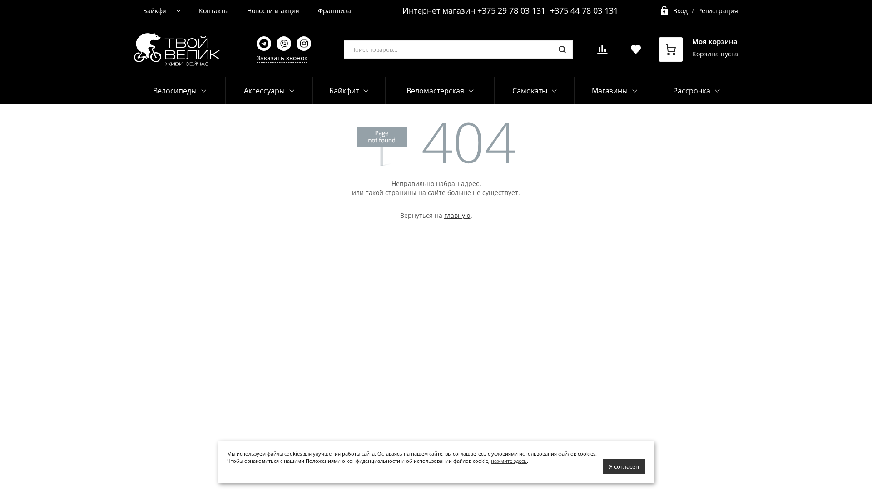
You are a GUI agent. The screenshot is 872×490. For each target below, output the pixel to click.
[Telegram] (264, 43)
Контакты (214, 10)
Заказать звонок (282, 58)
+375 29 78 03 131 (511, 10)
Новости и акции (273, 10)
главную (457, 215)
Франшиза (334, 10)
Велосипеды (175, 91)
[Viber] (284, 43)
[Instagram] (304, 43)
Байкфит (157, 10)
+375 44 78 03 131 (584, 10)
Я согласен (624, 466)
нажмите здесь (509, 460)
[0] (602, 52)
